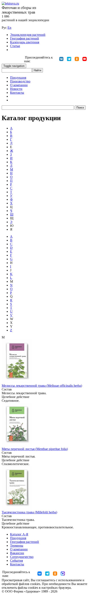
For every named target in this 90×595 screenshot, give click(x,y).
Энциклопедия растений (27, 34)
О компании (19, 85)
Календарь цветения (24, 42)
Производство (20, 81)
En (9, 27)
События (16, 560)
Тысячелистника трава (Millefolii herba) (29, 512)
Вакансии (17, 553)
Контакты (17, 92)
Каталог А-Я (19, 534)
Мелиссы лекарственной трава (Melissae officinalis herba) (42, 385)
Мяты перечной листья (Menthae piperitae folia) (35, 449)
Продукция (18, 77)
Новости (16, 89)
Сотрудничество (21, 557)
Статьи (15, 46)
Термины (16, 545)
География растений (24, 38)
